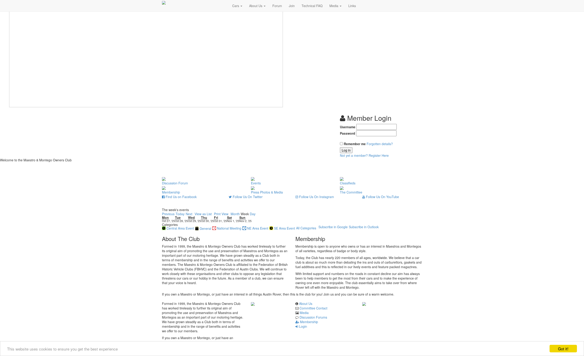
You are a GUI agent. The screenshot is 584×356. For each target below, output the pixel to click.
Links (352, 5)
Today (180, 213)
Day (253, 213)
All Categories (306, 228)
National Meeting (229, 228)
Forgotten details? (380, 143)
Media (334, 5)
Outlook (364, 226)
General (205, 228)
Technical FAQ (312, 5)
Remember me (355, 143)
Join (292, 5)
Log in (346, 150)
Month (235, 213)
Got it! (563, 348)
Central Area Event (180, 228)
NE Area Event (257, 228)
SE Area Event (284, 228)
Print (221, 213)
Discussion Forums (313, 317)
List (203, 213)
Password (347, 133)
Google (333, 226)
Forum (277, 5)
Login (302, 326)
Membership (308, 321)
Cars (236, 5)
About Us (256, 5)
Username (347, 127)
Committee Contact (313, 308)
